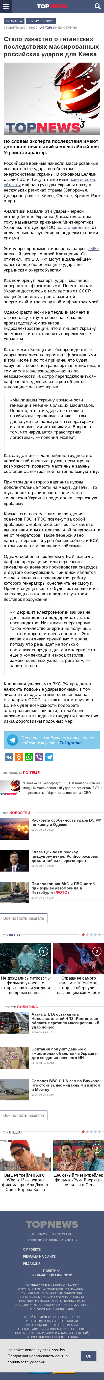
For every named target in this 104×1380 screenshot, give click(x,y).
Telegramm (71, 742)
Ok (88, 1356)
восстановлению (74, 227)
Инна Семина (65, 27)
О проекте (32, 1249)
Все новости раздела (23, 918)
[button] (6, 6)
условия (37, 1361)
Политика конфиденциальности (52, 1272)
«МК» (93, 248)
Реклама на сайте (39, 1256)
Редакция (32, 1263)
